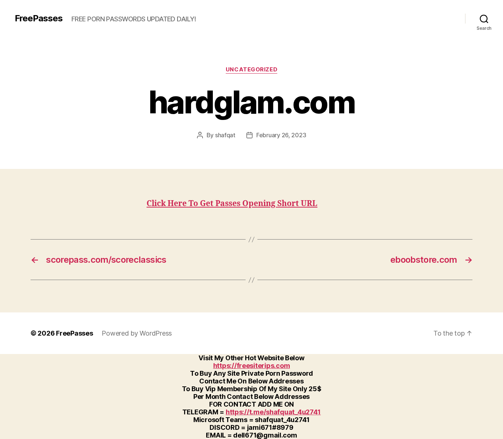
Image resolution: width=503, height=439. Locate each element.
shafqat (225, 135)
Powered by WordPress (137, 333)
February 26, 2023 (281, 135)
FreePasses (39, 18)
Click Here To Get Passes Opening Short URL (232, 204)
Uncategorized (251, 69)
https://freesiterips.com (251, 365)
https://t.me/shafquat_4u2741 (273, 412)
